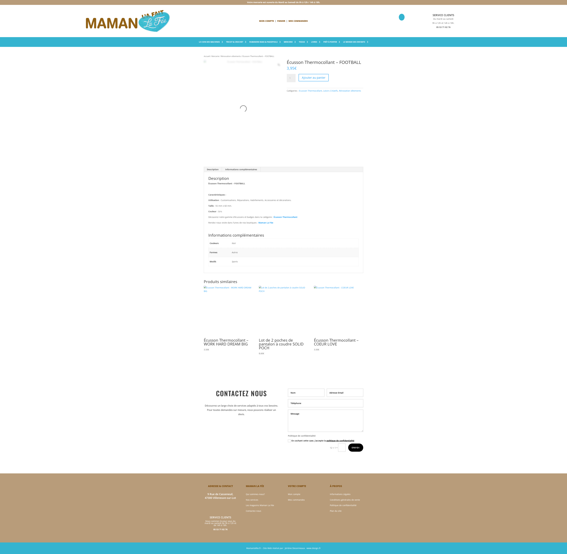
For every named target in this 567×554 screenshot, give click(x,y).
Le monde (354, 42)
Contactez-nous (253, 510)
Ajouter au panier (313, 78)
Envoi (356, 447)
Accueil (207, 56)
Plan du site (336, 510)
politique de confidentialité (340, 440)
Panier (281, 21)
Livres (314, 42)
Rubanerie (263, 42)
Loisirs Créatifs (330, 90)
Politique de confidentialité (343, 505)
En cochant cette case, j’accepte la (322, 440)
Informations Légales (340, 494)
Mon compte (266, 21)
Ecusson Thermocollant (310, 90)
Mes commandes (296, 499)
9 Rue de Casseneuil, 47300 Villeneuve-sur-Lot (220, 496)
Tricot (234, 42)
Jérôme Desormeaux (295, 548)
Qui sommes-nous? (255, 494)
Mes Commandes (298, 21)
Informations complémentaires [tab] (241, 169)
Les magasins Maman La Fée (260, 505)
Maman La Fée (265, 222)
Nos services (252, 499)
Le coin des (209, 42)
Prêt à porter (330, 42)
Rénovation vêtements (231, 56)
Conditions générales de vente (345, 499)
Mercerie (288, 42)
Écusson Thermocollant (285, 217)
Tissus (302, 42)
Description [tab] (213, 169)
